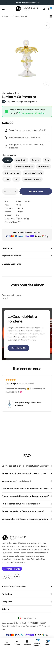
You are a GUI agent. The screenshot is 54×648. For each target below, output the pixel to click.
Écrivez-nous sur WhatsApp (32, 113)
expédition (13, 148)
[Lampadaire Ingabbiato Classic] (9, 404)
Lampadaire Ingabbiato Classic (28, 402)
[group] (27, 54)
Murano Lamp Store (10, 93)
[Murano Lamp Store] (27, 8)
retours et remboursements (29, 144)
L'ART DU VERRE (18, 348)
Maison (5, 16)
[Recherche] (44, 9)
